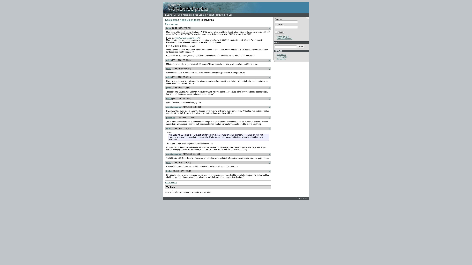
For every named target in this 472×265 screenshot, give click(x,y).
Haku (276, 42)
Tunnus (278, 19)
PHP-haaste (282, 57)
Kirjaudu (279, 32)
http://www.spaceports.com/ (187, 38)
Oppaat (177, 15)
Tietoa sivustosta (302, 198)
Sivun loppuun (171, 24)
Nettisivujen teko (189, 19)
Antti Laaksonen (174, 107)
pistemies (170, 118)
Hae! (301, 47)
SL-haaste (281, 59)
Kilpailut (210, 15)
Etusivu (168, 15)
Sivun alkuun (171, 183)
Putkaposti (281, 55)
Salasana (279, 24)
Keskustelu (199, 15)
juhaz (168, 28)
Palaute (229, 15)
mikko (169, 60)
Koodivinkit (187, 15)
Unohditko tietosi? (284, 39)
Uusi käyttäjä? (283, 36)
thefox (169, 171)
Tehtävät (219, 15)
